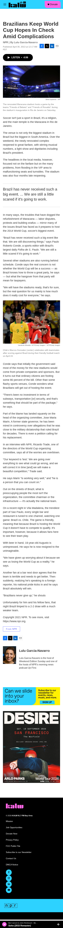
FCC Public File (13, 846)
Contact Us (11, 858)
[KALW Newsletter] (31, 696)
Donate (54, 4)
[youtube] (9, 890)
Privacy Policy (12, 840)
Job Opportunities (14, 827)
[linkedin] (9, 884)
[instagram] (9, 878)
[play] (4, 924)
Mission (9, 821)
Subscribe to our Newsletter (19, 852)
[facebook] (9, 872)
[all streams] (59, 924)
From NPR (11, 629)
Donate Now (11, 834)
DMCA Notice (12, 865)
